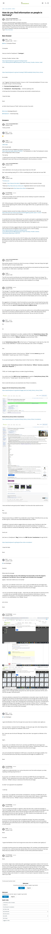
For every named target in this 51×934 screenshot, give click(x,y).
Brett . (6, 39)
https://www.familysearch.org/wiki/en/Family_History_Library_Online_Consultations (21, 419)
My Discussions (6, 913)
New (9, 29)
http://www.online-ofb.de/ (20, 188)
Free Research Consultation (8, 907)
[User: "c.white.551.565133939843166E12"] (3, 19)
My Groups (5, 918)
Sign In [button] (21, 888)
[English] (25, 3)
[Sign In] (48, 3)
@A (3, 563)
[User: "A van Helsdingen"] (3, 193)
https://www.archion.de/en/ (13, 183)
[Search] (46, 3)
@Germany (4, 111)
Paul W (6, 828)
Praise (6, 29)
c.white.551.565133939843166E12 (11, 18)
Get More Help (6, 909)
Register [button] (29, 888)
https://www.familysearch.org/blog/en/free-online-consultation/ (17, 542)
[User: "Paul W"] (3, 829)
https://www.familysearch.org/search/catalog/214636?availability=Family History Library (22, 72)
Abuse (11, 29)
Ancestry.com (6, 181)
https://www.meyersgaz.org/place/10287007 (12, 151)
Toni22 (6, 140)
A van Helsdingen (8, 192)
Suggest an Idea (6, 920)
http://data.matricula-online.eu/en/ (16, 185)
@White (4, 43)
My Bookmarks (25, 911)
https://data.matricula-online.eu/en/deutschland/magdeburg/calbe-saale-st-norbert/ (22, 212)
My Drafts (25, 916)
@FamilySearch (5, 113)
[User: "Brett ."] (3, 40)
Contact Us (5, 904)
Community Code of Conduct (9, 902)
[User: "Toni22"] (3, 141)
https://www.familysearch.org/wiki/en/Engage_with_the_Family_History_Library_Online (22, 390)
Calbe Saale (5, 144)
